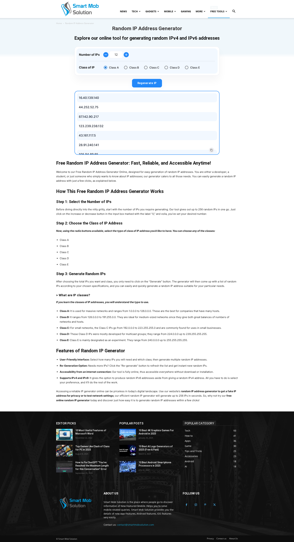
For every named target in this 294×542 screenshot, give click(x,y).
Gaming (186, 11)
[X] (214, 505)
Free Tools (217, 11)
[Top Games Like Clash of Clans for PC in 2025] (64, 450)
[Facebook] (186, 505)
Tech (135, 11)
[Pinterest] (205, 505)
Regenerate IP (147, 83)
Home (59, 23)
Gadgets (150, 11)
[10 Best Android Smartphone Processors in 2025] (127, 466)
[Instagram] (196, 505)
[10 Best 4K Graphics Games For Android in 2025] (127, 434)
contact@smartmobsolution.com (135, 524)
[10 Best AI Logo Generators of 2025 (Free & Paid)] (127, 450)
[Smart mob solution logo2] (75, 502)
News (123, 11)
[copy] (211, 150)
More (199, 11)
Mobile (168, 11)
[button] (234, 11)
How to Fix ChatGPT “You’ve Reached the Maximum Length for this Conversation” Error (92, 465)
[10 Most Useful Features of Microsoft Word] (64, 434)
